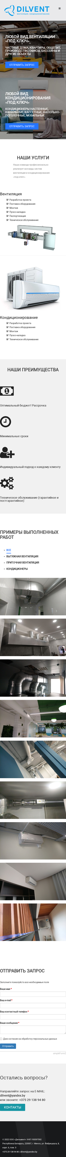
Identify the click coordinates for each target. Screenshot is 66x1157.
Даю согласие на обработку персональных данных (30, 1039)
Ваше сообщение (9, 1023)
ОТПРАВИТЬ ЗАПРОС (21, 64)
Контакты (12, 1107)
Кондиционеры (17, 568)
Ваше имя (6, 989)
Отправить (8, 1046)
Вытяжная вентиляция (22, 556)
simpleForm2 (59, 1053)
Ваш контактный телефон (14, 1011)
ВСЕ (8, 550)
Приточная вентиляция (22, 562)
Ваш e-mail (6, 1000)
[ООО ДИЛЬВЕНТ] (26, 10)
